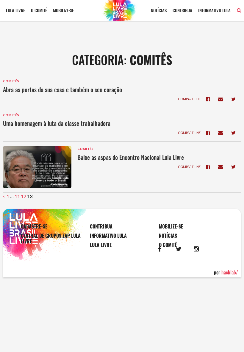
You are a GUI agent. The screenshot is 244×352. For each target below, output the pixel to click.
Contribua (182, 10)
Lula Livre (15, 10)
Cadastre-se (34, 226)
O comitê (39, 10)
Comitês (11, 81)
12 (23, 196)
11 (17, 196)
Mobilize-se (63, 10)
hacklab (229, 272)
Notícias (159, 10)
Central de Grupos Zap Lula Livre (51, 238)
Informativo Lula (214, 10)
